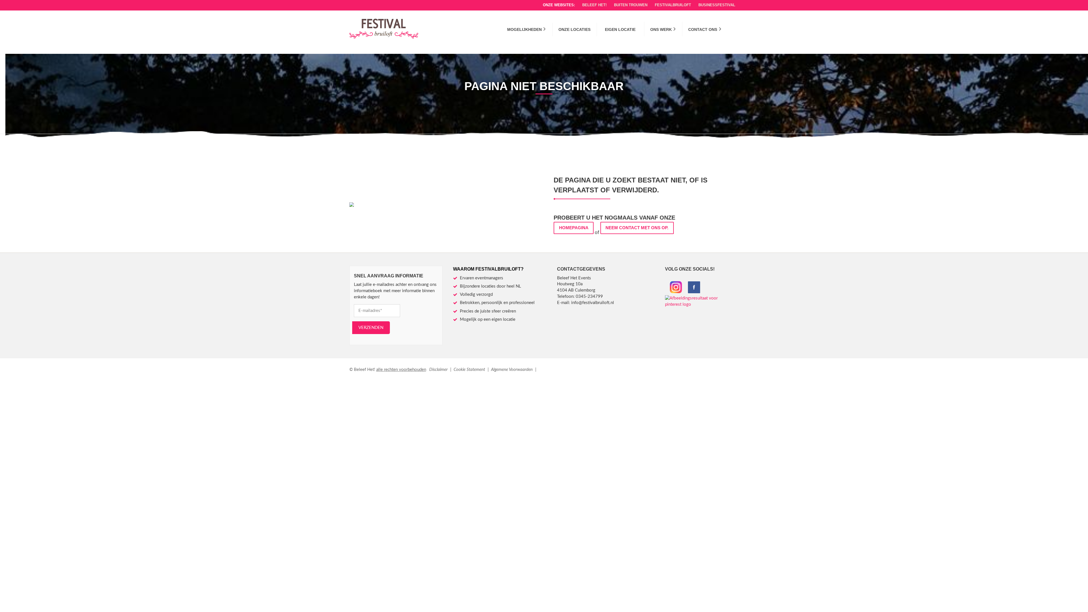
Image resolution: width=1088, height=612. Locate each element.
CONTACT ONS (702, 29)
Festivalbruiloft (673, 5)
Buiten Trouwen (630, 5)
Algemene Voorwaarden (512, 369)
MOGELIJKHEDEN (524, 29)
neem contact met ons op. (636, 228)
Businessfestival (716, 5)
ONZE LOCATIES (574, 29)
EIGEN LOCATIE (620, 29)
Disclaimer (439, 369)
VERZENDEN (370, 328)
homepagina (573, 228)
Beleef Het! (594, 5)
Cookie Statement (470, 369)
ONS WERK (661, 29)
